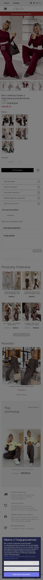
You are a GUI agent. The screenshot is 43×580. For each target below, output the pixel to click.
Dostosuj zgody (21, 569)
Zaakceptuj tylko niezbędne (21, 563)
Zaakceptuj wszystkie (21, 574)
